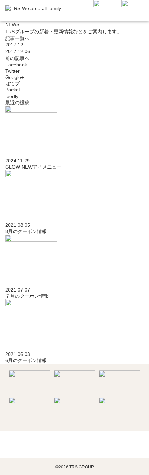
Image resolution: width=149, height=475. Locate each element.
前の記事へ (17, 58)
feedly (12, 96)
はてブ (13, 83)
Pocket (13, 89)
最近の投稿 (17, 102)
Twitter (13, 71)
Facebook (16, 65)
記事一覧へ (17, 38)
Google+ (15, 77)
